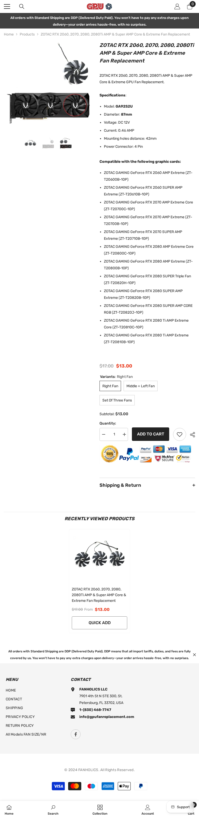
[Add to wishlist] (179, 434)
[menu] (7, 6)
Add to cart (150, 434)
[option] (48, 85)
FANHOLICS (88, 770)
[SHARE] (190, 434)
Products (27, 34)
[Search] (22, 6)
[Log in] (177, 6)
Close (194, 655)
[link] (53, 809)
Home (9, 34)
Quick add (100, 622)
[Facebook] (76, 734)
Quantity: (108, 423)
